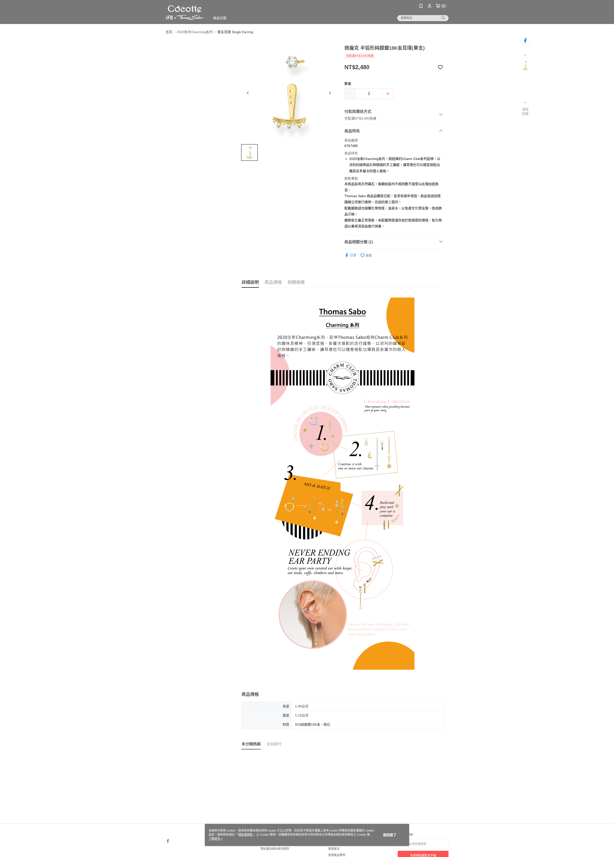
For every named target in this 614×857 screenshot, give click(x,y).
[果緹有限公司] (185, 12)
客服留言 (334, 849)
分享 (353, 255)
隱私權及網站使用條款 (274, 849)
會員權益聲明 (336, 855)
